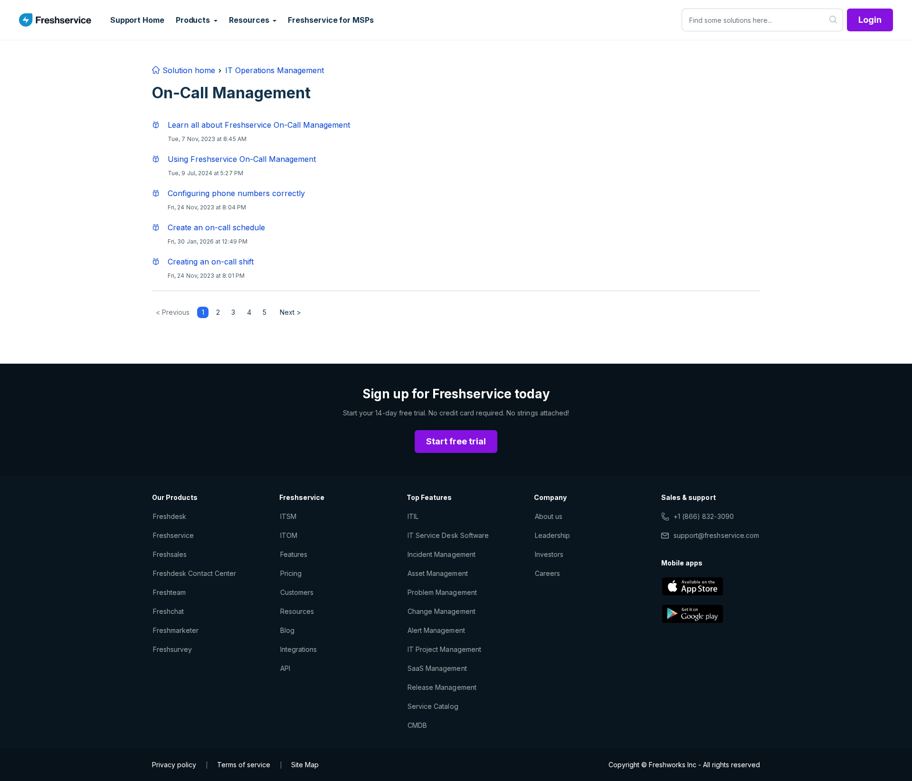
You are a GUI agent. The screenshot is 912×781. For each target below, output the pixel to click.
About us (548, 516)
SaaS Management (437, 668)
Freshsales (170, 554)
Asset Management (438, 573)
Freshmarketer (176, 630)
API (285, 668)
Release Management (442, 687)
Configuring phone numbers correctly (236, 193)
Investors (549, 554)
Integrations (298, 649)
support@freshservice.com (716, 535)
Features (293, 554)
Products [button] (194, 20)
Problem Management (442, 592)
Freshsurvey (172, 649)
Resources (297, 611)
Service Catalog (433, 706)
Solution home (187, 70)
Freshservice (173, 535)
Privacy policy (174, 765)
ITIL (413, 516)
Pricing (291, 573)
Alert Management (436, 630)
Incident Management (441, 554)
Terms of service (243, 765)
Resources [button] (250, 20)
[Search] (833, 20)
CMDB (417, 725)
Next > (290, 312)
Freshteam (169, 592)
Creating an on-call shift (211, 261)
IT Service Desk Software (448, 535)
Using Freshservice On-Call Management (242, 159)
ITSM (288, 516)
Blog (287, 630)
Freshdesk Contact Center (194, 573)
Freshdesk (169, 516)
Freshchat (168, 611)
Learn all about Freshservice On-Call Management (259, 125)
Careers (547, 573)
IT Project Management (444, 649)
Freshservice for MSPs (330, 20)
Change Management (441, 611)
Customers (297, 592)
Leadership (552, 535)
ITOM (288, 535)
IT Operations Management (274, 70)
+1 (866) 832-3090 (704, 516)
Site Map (305, 765)
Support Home (137, 20)
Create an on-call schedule (216, 227)
